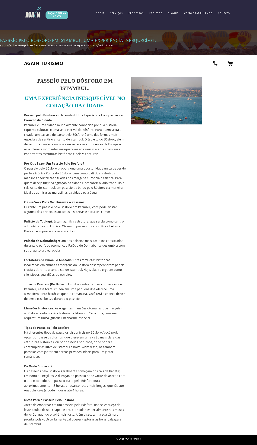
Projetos (155, 13)
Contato (224, 13)
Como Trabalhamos (198, 13)
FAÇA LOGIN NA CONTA (57, 15)
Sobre (100, 13)
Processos (136, 13)
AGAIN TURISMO (43, 63)
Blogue (173, 13)
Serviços (116, 13)
